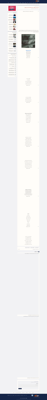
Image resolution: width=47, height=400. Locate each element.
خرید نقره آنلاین (27, 392)
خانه (38, 6)
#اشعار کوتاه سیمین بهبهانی (32, 247)
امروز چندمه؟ (13, 395)
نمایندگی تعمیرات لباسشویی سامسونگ (18, 392)
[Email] (33, 249)
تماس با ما (16, 395)
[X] (36, 249)
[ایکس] (25, 398)
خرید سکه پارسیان (23, 392)
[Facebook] (35, 249)
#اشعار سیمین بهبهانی (36, 247)
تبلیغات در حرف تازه (22, 395)
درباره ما (24, 395)
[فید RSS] (20, 398)
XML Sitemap (9, 395)
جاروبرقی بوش (33, 392)
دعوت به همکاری (18, 395)
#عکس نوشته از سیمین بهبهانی (27, 247)
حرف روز (11, 395)
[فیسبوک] (21, 398)
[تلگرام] (24, 398)
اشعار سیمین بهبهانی (28, 50)
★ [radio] (21, 249)
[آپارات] (26, 398)
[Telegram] (34, 249)
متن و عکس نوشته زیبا (36, 6)
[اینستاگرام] (22, 398)
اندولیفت (13, 392)
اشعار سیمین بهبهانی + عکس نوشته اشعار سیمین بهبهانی (31, 7)
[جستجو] (8, 2)
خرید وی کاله (30, 392)
